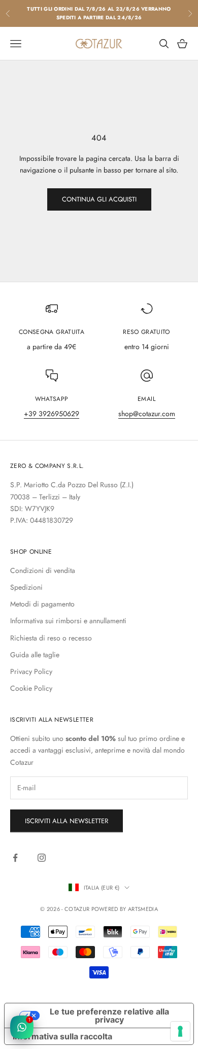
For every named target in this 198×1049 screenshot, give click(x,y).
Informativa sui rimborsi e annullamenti (68, 621)
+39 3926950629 (51, 414)
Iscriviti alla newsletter (66, 821)
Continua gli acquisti (99, 199)
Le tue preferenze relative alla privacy (109, 1015)
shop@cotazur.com (146, 414)
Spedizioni (26, 587)
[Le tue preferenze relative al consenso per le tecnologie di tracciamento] (180, 1031)
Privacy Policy (31, 671)
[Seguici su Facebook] (15, 858)
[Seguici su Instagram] (42, 858)
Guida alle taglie (34, 655)
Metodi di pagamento (42, 604)
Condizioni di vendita (42, 570)
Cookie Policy (31, 688)
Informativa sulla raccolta (62, 1036)
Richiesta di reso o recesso (51, 638)
